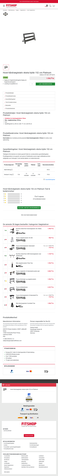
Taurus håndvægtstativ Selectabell (25, 246)
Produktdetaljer (10, 93)
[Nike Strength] (20, 266)
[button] (6, 67)
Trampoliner (41, 457)
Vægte (17, 10)
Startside (5, 10)
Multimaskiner (24, 457)
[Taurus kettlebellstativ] (12, 289)
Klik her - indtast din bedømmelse (29, 207)
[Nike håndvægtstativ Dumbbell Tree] (12, 305)
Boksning (23, 461)
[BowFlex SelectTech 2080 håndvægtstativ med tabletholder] (12, 256)
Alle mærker (7, 472)
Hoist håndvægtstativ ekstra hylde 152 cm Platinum (24, 389)
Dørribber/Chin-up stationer (27, 467)
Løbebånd (41, 456)
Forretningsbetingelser (9, 443)
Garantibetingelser (10, 99)
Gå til (7, 430)
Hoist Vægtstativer (31, 10)
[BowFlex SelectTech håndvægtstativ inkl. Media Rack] (12, 230)
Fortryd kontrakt (29, 435)
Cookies (5, 445)
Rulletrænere (24, 463)
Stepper (40, 463)
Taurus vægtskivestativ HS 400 (24, 238)
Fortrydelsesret (33, 447)
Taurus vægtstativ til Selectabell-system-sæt (28, 271)
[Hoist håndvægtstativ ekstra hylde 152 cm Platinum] (6, 389)
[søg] (50, 6)
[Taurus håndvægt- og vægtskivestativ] (12, 280)
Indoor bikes (42, 459)
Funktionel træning (25, 465)
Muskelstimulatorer (43, 467)
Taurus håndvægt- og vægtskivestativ (26, 279)
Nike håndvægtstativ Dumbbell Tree (25, 303)
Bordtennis (6, 459)
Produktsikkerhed (10, 108)
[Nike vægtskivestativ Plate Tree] (12, 264)
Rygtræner (6, 467)
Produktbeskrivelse (11, 96)
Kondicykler (7, 463)
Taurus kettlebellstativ (22, 287)
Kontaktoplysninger (34, 445)
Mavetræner (42, 465)
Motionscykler (24, 456)
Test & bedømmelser (11, 102)
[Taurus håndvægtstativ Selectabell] (12, 247)
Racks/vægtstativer (8, 465)
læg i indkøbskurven (45, 84)
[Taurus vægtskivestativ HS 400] (12, 239)
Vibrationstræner (8, 469)
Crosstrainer (7, 456)
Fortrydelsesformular (9, 448)
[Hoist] (5, 14)
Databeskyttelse (33, 443)
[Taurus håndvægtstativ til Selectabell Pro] (12, 297)
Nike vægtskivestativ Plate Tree (24, 263)
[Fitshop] (11, 6)
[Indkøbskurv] (54, 6)
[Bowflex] (20, 233)
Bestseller (8, 105)
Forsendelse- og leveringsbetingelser (12, 447)
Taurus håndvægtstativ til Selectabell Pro (27, 295)
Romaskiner (7, 457)
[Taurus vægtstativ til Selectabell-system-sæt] (12, 272)
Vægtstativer (23, 10)
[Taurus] (20, 240)
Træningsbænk (24, 459)
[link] (12, 371)
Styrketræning (11, 10)
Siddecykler (41, 461)
